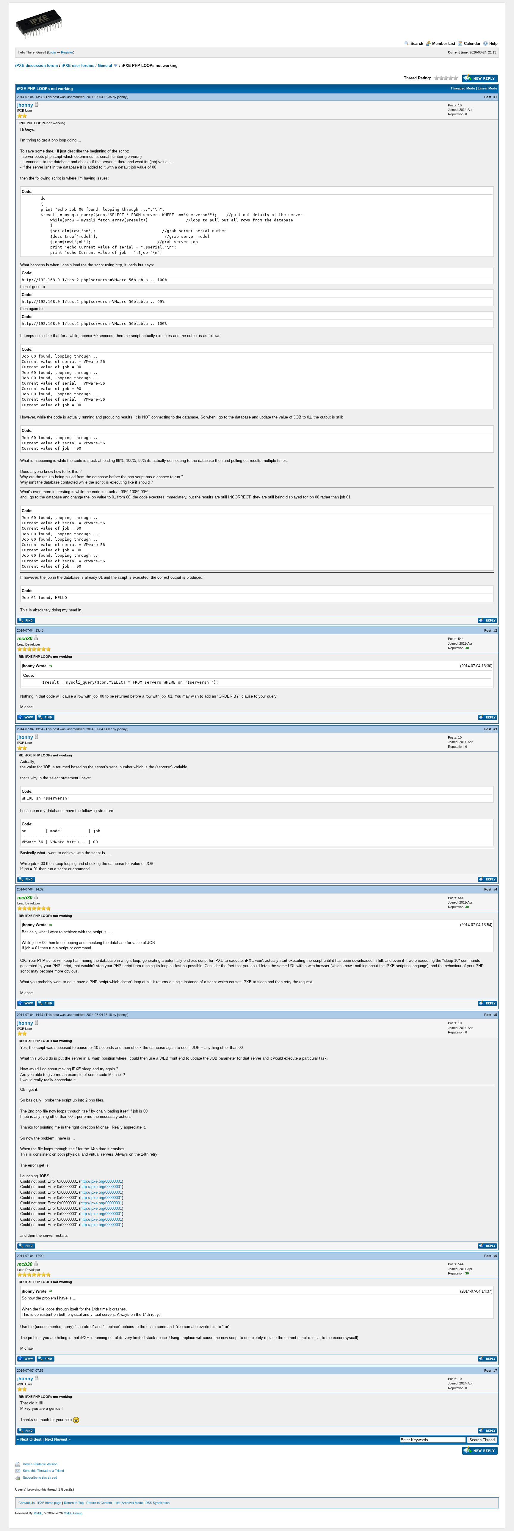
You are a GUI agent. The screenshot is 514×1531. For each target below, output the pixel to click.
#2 (495, 630)
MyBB (38, 1513)
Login (52, 52)
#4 (495, 889)
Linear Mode (487, 88)
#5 (495, 1015)
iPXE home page (49, 1503)
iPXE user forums (78, 65)
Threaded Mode (463, 88)
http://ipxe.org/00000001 (101, 1181)
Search (416, 43)
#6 (495, 1256)
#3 (495, 729)
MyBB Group (73, 1513)
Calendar (472, 43)
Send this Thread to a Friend (43, 1470)
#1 (495, 97)
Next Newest (56, 1439)
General (105, 65)
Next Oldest (30, 1439)
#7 (495, 1370)
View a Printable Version (40, 1464)
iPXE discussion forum (36, 65)
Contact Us (26, 1503)
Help (493, 43)
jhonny (121, 97)
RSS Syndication (157, 1503)
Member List (443, 43)
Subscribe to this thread (40, 1477)
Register (67, 52)
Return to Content (99, 1503)
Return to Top (74, 1503)
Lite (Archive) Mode (129, 1503)
